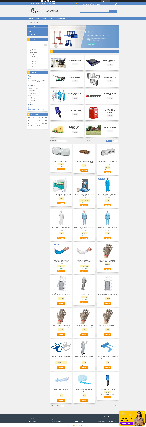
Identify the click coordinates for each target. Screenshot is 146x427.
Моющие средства (33, 418)
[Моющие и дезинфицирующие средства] (93, 113)
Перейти (75, 64)
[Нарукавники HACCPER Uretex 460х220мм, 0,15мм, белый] (84, 250)
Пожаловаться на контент (76, 425)
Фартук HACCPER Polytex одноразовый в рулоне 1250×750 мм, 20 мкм (108, 357)
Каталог (37, 18)
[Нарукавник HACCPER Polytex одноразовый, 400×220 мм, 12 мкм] (61, 380)
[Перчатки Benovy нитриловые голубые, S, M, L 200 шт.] (84, 184)
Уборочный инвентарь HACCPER (110, 94)
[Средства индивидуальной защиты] (58, 96)
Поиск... (113, 11)
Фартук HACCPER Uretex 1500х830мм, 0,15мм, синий (107, 195)
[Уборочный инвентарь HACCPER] (93, 96)
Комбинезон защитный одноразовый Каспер (84, 357)
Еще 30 (33, 66)
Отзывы (30, 31)
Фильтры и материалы (110, 77)
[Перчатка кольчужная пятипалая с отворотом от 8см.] (84, 283)
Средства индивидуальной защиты (74, 94)
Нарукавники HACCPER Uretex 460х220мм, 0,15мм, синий (61, 260)
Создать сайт (52, 1)
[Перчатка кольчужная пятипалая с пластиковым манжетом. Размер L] (107, 250)
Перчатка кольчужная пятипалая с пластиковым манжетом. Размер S (61, 326)
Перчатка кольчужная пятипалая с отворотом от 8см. (84, 293)
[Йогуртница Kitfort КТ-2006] (61, 151)
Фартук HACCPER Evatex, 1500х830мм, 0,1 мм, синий (108, 228)
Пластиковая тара (33, 419)
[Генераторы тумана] (58, 79)
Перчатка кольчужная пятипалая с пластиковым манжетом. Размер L (107, 260)
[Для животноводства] (58, 63)
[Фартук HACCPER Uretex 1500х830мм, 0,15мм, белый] (61, 217)
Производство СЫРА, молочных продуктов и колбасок (74, 127)
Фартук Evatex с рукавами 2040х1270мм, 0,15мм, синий (84, 228)
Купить (62, 169)
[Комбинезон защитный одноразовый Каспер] (84, 347)
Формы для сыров (56, 419)
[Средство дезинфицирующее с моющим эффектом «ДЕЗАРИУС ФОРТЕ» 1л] (61, 184)
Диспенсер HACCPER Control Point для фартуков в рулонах (107, 162)
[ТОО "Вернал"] (36, 11)
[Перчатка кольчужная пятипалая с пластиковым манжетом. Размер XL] (107, 316)
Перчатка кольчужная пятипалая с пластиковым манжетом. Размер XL (108, 326)
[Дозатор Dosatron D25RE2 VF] (107, 380)
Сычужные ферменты (57, 421)
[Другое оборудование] (93, 129)
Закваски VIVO (55, 418)
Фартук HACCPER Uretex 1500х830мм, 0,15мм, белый (61, 228)
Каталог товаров (79, 421)
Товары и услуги (32, 26)
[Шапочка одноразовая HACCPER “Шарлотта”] (84, 380)
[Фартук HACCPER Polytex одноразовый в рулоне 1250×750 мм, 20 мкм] (107, 347)
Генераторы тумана (75, 77)
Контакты (51, 18)
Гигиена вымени (32, 421)
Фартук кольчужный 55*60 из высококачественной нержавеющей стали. (107, 294)
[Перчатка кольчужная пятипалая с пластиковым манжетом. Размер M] (84, 316)
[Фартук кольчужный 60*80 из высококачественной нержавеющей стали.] (61, 283)
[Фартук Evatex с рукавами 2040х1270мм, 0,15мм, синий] (84, 217)
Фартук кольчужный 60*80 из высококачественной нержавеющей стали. (61, 294)
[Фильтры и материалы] (93, 79)
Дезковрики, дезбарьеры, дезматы (110, 61)
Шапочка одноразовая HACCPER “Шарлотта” (84, 390)
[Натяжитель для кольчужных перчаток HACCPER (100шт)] (61, 347)
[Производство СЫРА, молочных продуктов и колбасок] (58, 129)
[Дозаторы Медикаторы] (58, 113)
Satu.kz (79, 424)
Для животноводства (75, 60)
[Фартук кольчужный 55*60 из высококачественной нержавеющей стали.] (107, 283)
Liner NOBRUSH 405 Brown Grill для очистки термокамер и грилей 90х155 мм (84, 162)
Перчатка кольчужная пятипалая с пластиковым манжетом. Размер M (84, 326)
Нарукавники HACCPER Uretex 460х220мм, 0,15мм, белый (84, 260)
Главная (31, 18)
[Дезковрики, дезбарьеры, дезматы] (93, 63)
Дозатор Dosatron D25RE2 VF (107, 389)
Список (116, 140)
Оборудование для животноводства (107, 421)
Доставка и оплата (60, 18)
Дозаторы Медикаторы (75, 110)
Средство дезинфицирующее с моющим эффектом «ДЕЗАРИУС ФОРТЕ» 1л (61, 195)
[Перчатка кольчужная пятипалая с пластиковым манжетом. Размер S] (61, 316)
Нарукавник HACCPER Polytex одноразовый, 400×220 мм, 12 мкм (61, 390)
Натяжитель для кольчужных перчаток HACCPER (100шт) (61, 357)
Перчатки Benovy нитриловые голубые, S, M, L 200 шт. (84, 195)
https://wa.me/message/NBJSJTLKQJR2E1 (37, 109)
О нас (44, 18)
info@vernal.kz (31, 105)
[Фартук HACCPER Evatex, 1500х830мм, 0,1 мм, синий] (107, 217)
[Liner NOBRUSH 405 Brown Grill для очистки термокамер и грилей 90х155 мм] (84, 151)
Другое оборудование (110, 127)
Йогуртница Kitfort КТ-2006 (61, 161)
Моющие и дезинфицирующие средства (109, 111)
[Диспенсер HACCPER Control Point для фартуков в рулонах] (107, 151)
